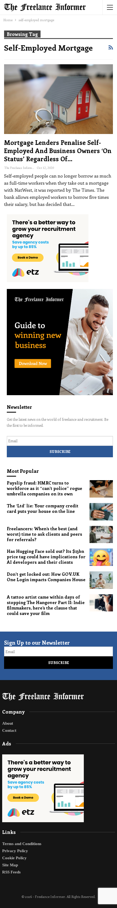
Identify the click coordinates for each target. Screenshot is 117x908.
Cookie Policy (14, 858)
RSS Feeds (11, 872)
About (7, 723)
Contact (9, 730)
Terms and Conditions (21, 844)
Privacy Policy (15, 851)
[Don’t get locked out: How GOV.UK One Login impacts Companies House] (101, 580)
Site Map (10, 865)
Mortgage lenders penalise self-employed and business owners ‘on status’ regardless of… (58, 150)
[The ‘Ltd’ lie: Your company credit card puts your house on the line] (101, 511)
